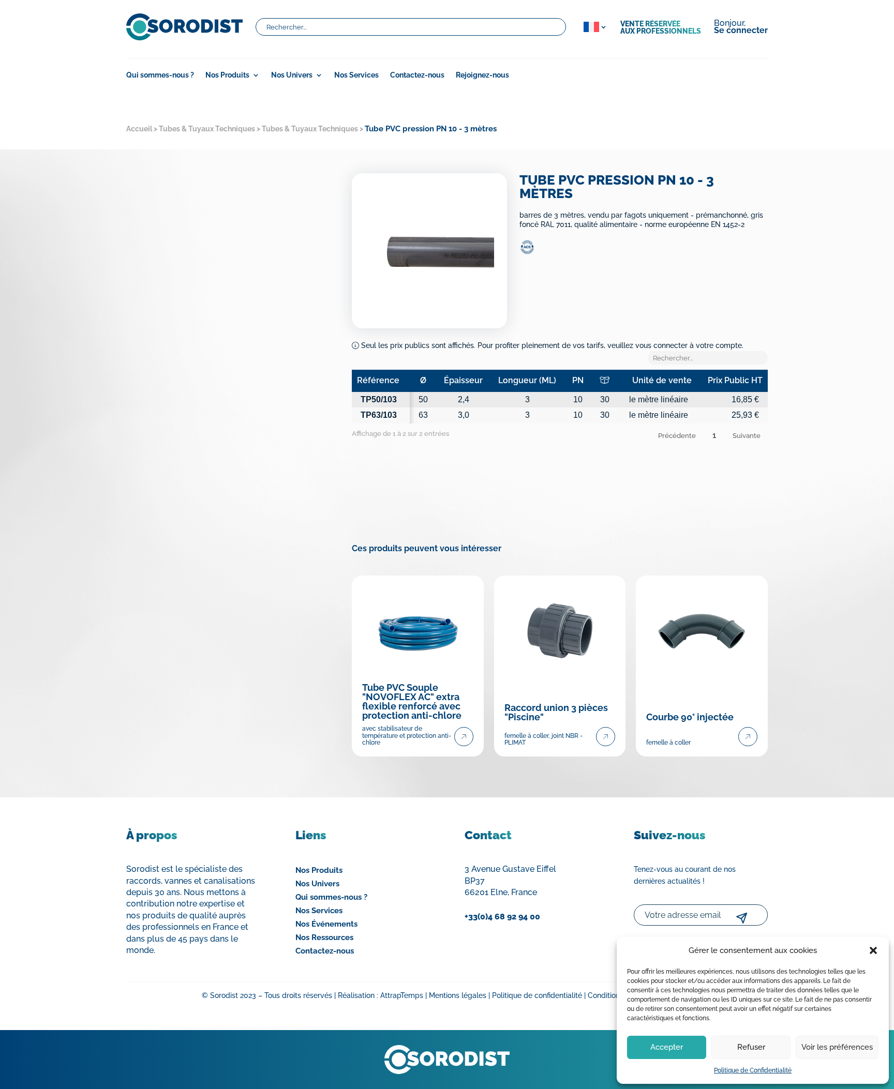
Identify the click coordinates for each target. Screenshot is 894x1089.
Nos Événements (326, 924)
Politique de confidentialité (537, 995)
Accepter (666, 1047)
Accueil (139, 129)
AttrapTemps (401, 995)
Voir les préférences (837, 1047)
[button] (873, 950)
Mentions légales (457, 995)
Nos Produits (318, 870)
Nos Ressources (324, 937)
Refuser (751, 1047)
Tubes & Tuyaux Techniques (207, 129)
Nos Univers (291, 75)
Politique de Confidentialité (753, 1070)
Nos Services (356, 75)
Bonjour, (741, 27)
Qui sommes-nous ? (160, 75)
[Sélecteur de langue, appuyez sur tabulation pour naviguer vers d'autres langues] (592, 27)
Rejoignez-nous (482, 75)
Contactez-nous (417, 75)
